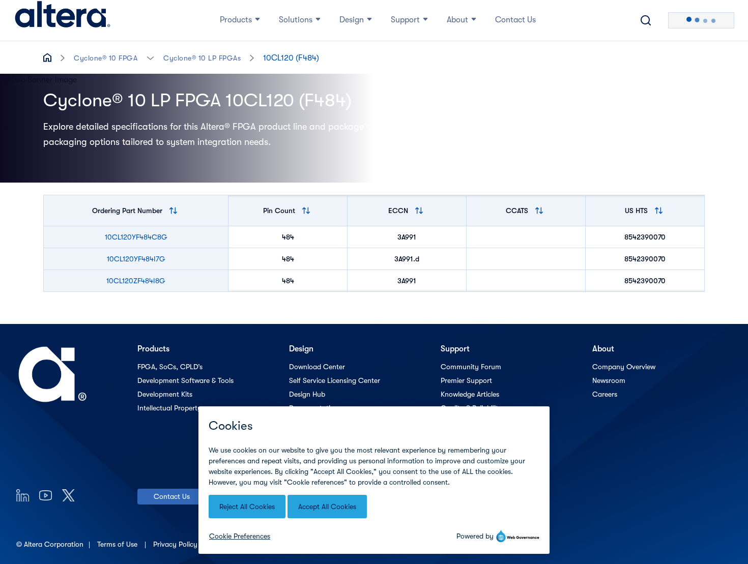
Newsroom (608, 380)
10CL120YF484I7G (136, 259)
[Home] (62, 20)
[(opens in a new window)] (22, 495)
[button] (150, 57)
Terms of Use (118, 544)
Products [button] (236, 19)
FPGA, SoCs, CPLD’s (170, 367)
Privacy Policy (176, 544)
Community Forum (471, 367)
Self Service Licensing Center (334, 380)
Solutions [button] (295, 19)
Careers (604, 394)
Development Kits (164, 394)
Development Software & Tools (185, 380)
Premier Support (466, 380)
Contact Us (172, 496)
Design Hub (307, 394)
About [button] (457, 19)
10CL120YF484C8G (136, 237)
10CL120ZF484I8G (135, 281)
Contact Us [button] (515, 19)
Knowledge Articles (470, 394)
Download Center (317, 367)
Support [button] (405, 19)
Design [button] (351, 19)
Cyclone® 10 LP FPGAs (202, 58)
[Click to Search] (645, 20)
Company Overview (623, 367)
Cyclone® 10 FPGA (105, 58)
